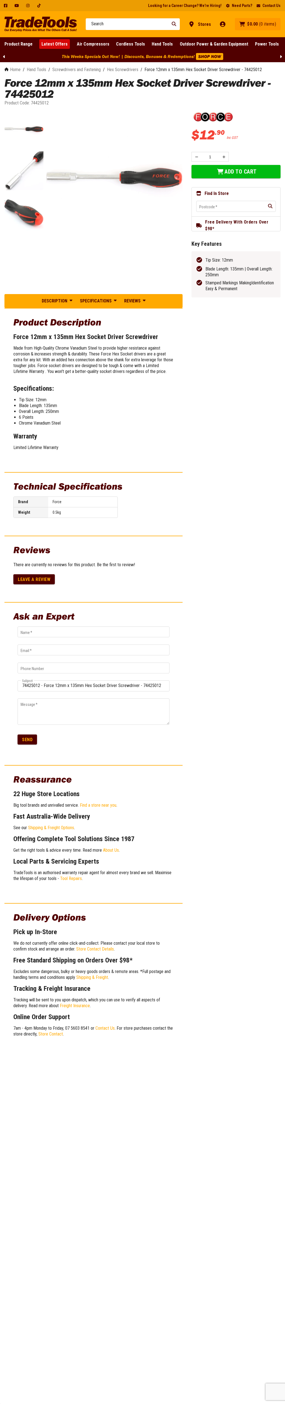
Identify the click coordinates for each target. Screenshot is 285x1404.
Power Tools (267, 44)
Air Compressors (93, 44)
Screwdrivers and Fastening (76, 69)
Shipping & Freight (92, 977)
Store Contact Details (95, 949)
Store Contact (50, 1034)
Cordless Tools (130, 44)
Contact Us (271, 5)
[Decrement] (196, 157)
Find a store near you (98, 805)
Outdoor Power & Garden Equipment (214, 44)
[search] (270, 206)
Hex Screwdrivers (122, 69)
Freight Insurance (75, 1005)
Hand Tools (162, 44)
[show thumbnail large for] (114, 178)
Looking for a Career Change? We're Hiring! (185, 5)
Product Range (18, 44)
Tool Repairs (71, 878)
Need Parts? (242, 5)
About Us (111, 850)
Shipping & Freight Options (51, 827)
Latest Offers (54, 44)
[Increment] (224, 157)
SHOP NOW (209, 56)
